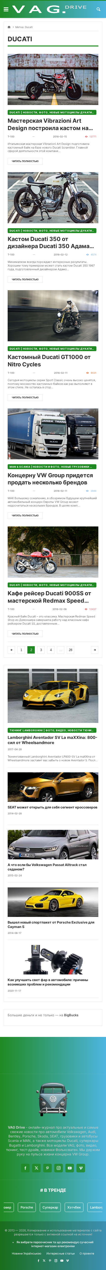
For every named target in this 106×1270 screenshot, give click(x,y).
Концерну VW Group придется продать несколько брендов (50, 479)
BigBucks (71, 1015)
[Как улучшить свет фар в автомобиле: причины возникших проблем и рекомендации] (53, 959)
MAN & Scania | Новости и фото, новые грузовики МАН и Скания (53, 466)
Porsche (18, 1207)
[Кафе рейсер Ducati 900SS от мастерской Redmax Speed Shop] (53, 552)
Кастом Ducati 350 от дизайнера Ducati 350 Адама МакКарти (48, 243)
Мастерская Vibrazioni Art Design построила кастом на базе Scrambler (48, 124)
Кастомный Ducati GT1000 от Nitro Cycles (49, 361)
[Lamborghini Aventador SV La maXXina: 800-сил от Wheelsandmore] (53, 696)
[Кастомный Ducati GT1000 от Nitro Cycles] (53, 315)
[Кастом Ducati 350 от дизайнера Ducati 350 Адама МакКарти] (53, 197)
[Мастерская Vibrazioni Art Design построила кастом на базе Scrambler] (53, 79)
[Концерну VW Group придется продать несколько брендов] (53, 434)
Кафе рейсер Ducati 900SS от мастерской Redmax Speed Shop (49, 597)
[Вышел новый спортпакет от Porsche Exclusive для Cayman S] (53, 902)
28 (70, 650)
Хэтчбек (65, 1207)
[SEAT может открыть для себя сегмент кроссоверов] (53, 787)
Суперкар (42, 1207)
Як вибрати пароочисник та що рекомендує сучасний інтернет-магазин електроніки (55, 1244)
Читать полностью (25, 161)
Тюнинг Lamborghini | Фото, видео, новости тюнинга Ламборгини (53, 730)
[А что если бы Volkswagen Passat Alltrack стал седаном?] (53, 844)
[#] (38, 1260)
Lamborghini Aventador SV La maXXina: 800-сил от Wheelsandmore (52, 740)
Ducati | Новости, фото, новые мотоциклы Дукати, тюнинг (53, 112)
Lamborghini (91, 1207)
